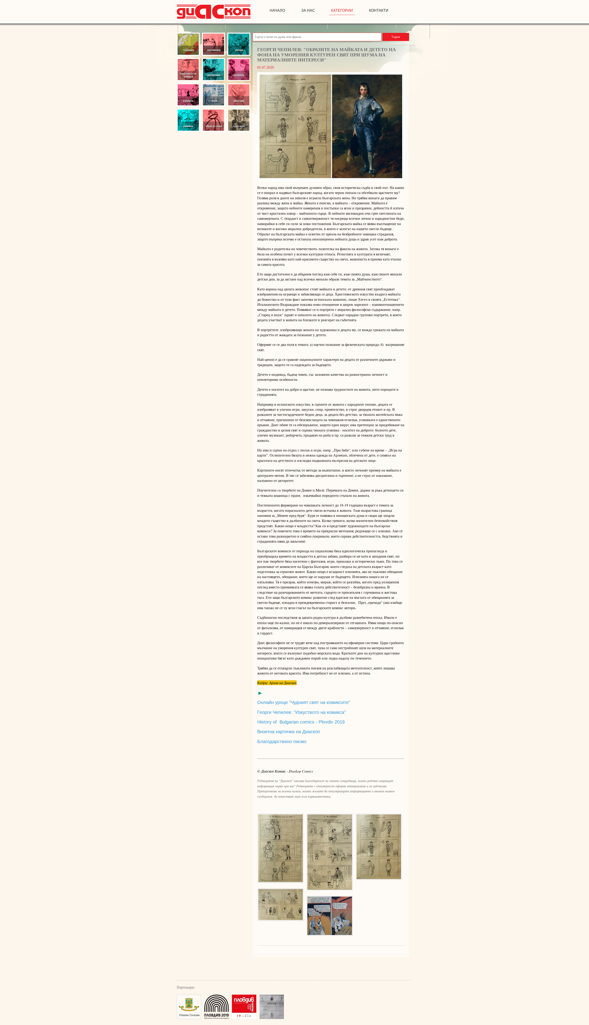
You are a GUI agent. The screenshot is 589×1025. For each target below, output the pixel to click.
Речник (238, 44)
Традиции (188, 44)
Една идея (238, 120)
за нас (308, 10)
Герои (213, 94)
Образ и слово (213, 120)
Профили (238, 69)
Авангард (238, 94)
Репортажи (213, 69)
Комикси (188, 120)
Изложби (188, 94)
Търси (395, 37)
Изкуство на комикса (188, 69)
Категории (342, 10)
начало (277, 10)
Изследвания (213, 44)
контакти (378, 10)
